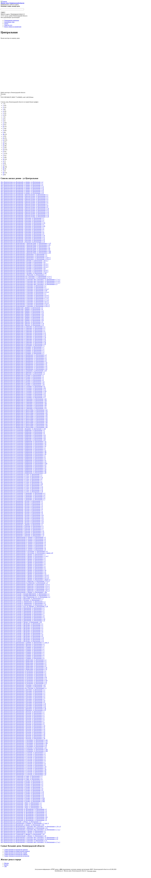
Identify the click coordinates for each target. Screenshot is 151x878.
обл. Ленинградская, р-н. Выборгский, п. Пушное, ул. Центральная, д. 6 (22, 380)
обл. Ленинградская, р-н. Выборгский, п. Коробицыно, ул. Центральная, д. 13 (24, 367)
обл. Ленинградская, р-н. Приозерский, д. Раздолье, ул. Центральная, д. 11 (23, 727)
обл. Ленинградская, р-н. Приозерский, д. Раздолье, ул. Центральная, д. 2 (22, 713)
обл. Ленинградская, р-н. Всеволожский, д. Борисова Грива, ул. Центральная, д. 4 (25, 246)
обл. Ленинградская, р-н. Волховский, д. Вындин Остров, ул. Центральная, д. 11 (25, 210)
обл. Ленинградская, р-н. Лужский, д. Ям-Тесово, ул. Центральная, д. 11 (22, 639)
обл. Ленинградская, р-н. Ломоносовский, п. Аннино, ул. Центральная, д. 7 (23, 546)
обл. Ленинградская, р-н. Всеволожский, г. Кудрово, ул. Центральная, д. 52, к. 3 (24, 267)
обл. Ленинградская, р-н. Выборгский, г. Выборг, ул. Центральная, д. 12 (22, 311)
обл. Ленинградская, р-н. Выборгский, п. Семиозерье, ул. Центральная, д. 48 (23, 403)
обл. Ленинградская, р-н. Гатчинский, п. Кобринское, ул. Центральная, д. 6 (23, 457)
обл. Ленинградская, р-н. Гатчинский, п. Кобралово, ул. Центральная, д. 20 (23, 440)
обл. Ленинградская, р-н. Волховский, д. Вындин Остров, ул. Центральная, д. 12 (25, 212)
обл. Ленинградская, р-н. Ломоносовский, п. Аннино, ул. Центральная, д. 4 (23, 542)
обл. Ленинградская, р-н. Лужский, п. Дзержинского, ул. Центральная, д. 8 (23, 603)
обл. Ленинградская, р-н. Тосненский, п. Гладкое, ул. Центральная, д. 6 (22, 785)
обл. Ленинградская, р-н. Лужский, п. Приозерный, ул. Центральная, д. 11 (23, 620)
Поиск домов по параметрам (12, 26)
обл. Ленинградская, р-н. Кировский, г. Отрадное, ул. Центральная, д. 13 (22, 532)
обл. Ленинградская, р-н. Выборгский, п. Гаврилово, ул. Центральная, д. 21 (23, 339)
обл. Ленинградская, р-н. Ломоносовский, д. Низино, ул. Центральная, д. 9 (23, 568)
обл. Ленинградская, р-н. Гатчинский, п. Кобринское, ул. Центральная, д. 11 (23, 460)
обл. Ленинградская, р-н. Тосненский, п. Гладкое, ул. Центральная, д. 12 (22, 793)
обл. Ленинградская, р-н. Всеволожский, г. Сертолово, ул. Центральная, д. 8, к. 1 (25, 301)
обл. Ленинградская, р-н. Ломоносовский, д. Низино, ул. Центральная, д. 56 (23, 836)
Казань (6, 865)
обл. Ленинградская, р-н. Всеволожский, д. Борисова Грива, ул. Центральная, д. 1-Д (26, 243)
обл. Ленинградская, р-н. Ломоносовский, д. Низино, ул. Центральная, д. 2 (23, 557)
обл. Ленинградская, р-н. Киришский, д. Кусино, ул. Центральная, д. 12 (22, 518)
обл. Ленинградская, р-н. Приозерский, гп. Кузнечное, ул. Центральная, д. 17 (24, 683)
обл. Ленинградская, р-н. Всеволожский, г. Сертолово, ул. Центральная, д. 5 (23, 293)
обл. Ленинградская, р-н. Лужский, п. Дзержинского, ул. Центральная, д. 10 (23, 605)
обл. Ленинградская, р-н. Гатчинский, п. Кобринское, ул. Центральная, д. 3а (23, 451)
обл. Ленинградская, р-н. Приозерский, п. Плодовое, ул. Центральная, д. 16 (23, 707)
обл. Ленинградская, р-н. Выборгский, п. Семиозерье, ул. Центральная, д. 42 (23, 399)
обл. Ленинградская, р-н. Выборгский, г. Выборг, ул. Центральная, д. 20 (22, 315)
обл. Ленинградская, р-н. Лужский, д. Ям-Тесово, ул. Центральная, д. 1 (22, 623)
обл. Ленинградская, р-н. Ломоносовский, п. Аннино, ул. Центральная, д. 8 (23, 548)
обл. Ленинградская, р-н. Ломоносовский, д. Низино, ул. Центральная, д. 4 (23, 561)
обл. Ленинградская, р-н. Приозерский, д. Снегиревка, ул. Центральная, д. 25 (24, 744)
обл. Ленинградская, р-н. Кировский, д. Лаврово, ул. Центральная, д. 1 (22, 524)
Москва (6, 863)
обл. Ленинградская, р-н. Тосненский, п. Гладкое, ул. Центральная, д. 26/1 (23, 799)
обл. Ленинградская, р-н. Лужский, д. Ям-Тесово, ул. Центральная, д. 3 (22, 627)
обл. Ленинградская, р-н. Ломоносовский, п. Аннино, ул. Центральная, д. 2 (23, 539)
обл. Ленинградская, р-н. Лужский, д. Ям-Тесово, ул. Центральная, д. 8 (22, 634)
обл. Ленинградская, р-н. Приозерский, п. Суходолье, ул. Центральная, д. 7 (23, 762)
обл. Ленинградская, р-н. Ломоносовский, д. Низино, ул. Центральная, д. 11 (23, 572)
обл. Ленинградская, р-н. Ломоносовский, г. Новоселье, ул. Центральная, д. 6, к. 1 (25, 586)
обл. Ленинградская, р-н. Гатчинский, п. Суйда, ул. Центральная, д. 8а (22, 484)
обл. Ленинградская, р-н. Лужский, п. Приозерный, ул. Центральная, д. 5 (22, 611)
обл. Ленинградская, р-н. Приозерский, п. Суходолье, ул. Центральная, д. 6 (23, 760)
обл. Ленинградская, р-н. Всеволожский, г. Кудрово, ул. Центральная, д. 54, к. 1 (24, 270)
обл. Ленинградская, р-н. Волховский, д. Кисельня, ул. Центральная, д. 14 (23, 241)
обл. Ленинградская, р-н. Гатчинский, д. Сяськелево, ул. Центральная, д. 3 (23, 493)
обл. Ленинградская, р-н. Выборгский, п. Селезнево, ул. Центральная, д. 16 (23, 396)
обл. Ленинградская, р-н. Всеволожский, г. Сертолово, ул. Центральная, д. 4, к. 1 (25, 289)
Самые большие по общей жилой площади (17, 851)
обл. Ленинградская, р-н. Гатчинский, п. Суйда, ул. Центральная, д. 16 (22, 491)
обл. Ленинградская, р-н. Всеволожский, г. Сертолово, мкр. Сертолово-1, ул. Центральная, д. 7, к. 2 (30, 279)
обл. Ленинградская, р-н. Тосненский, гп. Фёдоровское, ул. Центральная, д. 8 (24, 818)
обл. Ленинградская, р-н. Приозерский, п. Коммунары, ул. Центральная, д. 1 (23, 660)
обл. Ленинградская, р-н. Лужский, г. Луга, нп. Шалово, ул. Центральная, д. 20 (24, 606)
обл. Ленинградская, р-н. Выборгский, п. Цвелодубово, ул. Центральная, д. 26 (24, 413)
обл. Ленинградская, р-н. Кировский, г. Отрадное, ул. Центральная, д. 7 (22, 529)
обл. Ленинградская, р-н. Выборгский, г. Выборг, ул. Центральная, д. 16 (22, 314)
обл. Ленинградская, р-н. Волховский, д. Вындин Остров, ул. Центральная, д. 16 (25, 216)
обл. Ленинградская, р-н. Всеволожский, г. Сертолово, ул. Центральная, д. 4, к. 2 (25, 292)
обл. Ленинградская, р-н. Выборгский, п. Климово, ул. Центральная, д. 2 (22, 348)
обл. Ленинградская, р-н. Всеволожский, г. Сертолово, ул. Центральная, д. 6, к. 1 (25, 295)
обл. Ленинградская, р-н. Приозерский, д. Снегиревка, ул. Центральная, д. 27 (24, 746)
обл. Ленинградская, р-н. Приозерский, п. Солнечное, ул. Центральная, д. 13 (23, 748)
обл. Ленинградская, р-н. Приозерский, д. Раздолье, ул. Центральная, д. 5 (22, 718)
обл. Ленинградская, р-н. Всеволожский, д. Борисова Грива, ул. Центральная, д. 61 (25, 248)
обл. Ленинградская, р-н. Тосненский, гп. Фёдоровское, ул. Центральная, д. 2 (24, 810)
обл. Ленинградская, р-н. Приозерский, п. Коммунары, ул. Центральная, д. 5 (23, 663)
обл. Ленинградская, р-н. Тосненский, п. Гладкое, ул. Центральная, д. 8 (22, 788)
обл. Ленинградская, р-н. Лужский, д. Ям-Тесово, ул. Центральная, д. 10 (22, 638)
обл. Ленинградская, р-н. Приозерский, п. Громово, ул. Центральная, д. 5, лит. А (25, 642)
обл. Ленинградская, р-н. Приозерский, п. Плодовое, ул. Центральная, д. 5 (23, 696)
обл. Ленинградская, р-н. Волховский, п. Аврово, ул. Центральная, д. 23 (22, 193)
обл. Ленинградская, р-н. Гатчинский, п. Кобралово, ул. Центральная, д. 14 (23, 435)
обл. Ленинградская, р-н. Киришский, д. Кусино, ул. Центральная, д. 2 (22, 502)
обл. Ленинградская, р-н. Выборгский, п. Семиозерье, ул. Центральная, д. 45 (23, 402)
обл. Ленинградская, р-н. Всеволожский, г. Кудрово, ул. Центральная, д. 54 (23, 268)
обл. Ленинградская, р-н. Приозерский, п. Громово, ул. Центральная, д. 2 (22, 649)
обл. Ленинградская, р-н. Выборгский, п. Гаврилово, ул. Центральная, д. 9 (23, 331)
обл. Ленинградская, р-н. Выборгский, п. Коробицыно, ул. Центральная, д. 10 (24, 363)
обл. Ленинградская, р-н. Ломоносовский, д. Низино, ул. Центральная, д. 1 (23, 554)
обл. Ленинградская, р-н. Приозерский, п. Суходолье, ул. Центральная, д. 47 (23, 774)
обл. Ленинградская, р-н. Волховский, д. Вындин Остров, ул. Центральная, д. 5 (24, 201)
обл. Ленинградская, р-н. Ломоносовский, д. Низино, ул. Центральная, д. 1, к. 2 (24, 556)
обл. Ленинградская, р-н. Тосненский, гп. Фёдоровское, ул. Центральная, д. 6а (24, 817)
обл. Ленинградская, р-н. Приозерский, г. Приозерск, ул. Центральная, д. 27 (23, 710)
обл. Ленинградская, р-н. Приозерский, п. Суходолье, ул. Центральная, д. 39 (23, 770)
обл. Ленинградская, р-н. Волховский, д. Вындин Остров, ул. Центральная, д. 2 (24, 196)
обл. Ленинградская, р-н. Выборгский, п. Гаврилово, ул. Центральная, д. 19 (23, 337)
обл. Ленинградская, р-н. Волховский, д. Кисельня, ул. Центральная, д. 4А (23, 226)
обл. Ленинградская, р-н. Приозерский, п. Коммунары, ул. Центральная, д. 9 (23, 666)
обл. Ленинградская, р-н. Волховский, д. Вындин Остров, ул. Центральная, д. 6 (24, 202)
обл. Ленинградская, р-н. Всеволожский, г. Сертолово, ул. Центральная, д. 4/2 (24, 290)
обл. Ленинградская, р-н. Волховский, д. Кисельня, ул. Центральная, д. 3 (22, 221)
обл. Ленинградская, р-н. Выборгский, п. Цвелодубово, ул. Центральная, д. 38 (24, 421)
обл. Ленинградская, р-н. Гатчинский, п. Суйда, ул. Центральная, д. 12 (22, 488)
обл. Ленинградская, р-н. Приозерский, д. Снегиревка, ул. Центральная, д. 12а (24, 740)
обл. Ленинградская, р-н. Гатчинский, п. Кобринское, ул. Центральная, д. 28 (23, 473)
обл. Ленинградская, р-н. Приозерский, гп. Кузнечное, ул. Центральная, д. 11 (24, 678)
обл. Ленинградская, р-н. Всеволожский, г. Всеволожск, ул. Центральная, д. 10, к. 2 (26, 259)
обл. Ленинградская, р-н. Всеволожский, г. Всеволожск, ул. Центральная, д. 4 (24, 256)
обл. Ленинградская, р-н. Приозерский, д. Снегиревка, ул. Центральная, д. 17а (24, 741)
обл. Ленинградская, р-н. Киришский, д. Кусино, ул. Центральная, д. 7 (22, 510)
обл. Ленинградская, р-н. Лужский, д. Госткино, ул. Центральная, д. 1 (21, 600)
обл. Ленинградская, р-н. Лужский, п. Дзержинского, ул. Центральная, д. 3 (23, 601)
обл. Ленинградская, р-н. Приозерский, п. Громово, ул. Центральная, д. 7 (22, 656)
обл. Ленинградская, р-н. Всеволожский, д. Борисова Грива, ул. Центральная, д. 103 (26, 251)
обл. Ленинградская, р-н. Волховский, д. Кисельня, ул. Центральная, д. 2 (22, 219)
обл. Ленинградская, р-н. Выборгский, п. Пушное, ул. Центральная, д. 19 (22, 385)
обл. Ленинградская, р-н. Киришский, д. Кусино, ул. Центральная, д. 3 (22, 504)
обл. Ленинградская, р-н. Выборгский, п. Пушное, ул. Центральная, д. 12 (22, 381)
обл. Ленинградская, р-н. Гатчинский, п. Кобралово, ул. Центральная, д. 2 (23, 430)
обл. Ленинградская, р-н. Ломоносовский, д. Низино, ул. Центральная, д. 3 (23, 559)
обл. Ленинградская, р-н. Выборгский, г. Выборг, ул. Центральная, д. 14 (22, 312)
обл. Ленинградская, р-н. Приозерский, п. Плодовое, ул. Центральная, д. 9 (23, 702)
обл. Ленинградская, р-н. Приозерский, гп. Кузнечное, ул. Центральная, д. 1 (23, 671)
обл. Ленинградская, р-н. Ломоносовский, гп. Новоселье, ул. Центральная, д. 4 (24, 583)
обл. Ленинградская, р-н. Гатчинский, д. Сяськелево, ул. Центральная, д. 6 (23, 498)
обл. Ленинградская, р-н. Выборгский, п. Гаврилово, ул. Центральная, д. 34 (23, 342)
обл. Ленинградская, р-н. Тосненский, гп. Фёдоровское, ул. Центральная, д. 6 (24, 815)
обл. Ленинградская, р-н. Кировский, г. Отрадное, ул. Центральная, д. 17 (22, 535)
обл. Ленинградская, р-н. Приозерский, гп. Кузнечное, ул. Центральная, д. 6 (23, 674)
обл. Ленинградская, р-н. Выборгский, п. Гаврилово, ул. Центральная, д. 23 (23, 341)
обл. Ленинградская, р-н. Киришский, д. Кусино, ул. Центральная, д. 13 (22, 520)
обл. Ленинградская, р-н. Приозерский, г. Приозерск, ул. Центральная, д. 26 (23, 708)
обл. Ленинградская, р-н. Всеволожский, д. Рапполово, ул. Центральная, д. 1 (23, 274)
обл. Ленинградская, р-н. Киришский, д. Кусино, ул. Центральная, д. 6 (22, 509)
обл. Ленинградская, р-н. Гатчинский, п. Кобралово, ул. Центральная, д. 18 (23, 438)
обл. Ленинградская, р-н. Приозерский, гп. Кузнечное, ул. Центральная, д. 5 (23, 672)
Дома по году (8, 25)
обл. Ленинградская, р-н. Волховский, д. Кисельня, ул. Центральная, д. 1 (22, 218)
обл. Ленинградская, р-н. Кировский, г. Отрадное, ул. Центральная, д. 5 (22, 528)
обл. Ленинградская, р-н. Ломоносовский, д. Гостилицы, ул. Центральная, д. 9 (24, 551)
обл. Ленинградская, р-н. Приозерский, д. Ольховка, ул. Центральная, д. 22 (23, 685)
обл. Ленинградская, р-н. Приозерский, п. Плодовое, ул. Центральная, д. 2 (23, 691)
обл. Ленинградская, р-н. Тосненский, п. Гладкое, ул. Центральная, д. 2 (22, 782)
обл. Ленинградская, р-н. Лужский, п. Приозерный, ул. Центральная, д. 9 (22, 617)
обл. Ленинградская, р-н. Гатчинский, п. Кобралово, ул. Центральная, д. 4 (23, 432)
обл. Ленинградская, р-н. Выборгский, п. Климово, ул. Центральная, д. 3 (22, 350)
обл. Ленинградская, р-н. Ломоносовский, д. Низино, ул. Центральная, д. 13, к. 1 (25, 575)
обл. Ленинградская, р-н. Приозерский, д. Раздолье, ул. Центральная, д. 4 (22, 716)
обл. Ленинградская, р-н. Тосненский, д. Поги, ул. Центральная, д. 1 (21, 803)
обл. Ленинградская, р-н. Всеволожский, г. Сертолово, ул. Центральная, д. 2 (23, 285)
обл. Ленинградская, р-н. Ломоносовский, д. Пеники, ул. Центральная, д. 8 (23, 832)
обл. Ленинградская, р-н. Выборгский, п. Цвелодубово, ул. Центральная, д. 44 (24, 425)
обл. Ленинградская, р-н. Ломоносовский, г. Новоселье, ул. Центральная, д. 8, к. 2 (25, 590)
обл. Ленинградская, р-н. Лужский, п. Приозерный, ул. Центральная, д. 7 (22, 614)
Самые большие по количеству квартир (16, 849)
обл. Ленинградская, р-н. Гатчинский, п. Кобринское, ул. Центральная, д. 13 (23, 465)
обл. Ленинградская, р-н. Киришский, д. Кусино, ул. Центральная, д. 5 (22, 507)
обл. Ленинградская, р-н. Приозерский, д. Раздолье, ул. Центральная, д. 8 (22, 722)
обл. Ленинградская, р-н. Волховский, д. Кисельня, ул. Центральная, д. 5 (22, 227)
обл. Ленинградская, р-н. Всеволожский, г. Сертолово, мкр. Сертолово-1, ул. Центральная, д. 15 (29, 839)
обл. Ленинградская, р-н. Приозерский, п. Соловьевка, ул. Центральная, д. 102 (24, 749)
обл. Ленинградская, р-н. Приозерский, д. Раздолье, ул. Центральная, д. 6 (22, 719)
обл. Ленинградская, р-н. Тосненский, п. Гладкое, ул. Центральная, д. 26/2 (23, 801)
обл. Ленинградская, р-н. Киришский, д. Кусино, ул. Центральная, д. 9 (22, 513)
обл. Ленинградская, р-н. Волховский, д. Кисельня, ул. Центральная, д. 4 (22, 224)
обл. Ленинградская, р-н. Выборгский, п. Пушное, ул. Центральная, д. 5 (22, 378)
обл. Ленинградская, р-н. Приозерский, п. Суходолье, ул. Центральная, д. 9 (23, 765)
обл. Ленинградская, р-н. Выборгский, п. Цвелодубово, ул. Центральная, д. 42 (24, 424)
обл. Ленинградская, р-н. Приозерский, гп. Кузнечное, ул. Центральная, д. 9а (24, 677)
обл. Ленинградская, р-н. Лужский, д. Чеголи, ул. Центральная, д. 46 (21, 622)
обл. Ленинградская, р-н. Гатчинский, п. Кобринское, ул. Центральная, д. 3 (23, 449)
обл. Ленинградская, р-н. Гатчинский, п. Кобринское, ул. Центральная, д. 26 (23, 471)
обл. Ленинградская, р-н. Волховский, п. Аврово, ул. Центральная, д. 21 (22, 191)
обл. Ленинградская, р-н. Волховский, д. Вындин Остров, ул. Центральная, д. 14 (25, 215)
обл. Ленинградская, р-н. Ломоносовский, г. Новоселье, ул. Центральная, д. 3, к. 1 (25, 581)
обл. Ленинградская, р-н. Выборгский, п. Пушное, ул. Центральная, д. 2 (22, 377)
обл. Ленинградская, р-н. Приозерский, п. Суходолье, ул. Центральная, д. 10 (23, 766)
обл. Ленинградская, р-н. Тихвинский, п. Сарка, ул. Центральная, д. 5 (21, 776)
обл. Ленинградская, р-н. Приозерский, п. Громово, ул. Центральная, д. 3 (22, 650)
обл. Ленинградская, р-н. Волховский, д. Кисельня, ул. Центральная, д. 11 (23, 237)
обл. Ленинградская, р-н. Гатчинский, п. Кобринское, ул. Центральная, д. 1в (23, 444)
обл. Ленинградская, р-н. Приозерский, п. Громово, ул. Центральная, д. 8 (22, 658)
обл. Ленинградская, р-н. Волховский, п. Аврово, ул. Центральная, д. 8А (22, 825)
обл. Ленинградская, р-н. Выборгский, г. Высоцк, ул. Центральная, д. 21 (22, 325)
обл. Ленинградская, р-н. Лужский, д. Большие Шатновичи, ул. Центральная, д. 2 (25, 595)
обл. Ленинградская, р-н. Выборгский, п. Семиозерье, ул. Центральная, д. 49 (23, 405)
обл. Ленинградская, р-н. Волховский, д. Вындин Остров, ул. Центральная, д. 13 (25, 213)
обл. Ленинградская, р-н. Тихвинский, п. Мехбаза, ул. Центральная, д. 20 (22, 834)
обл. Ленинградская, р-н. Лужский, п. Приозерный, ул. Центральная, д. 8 (22, 616)
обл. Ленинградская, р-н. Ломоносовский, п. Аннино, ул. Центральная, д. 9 (23, 550)
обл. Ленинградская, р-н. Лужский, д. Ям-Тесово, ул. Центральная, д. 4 (22, 628)
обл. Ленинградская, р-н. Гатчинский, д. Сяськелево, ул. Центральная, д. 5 (23, 496)
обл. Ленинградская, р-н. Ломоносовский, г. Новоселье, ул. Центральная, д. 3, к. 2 (25, 584)
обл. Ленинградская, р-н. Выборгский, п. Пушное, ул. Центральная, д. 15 (22, 383)
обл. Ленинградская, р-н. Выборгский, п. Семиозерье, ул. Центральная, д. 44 (23, 400)
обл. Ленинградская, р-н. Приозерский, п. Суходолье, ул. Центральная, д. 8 (23, 763)
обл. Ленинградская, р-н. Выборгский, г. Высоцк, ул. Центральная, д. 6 (22, 322)
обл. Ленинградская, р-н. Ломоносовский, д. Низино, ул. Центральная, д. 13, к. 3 (25, 578)
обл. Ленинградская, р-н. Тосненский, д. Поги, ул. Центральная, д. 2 (21, 804)
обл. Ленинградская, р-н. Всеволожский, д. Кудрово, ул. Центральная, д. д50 (23, 273)
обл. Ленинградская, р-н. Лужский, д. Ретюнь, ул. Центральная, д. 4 (21, 821)
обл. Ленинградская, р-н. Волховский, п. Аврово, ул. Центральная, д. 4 (22, 182)
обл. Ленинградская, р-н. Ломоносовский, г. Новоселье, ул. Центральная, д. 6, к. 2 (25, 587)
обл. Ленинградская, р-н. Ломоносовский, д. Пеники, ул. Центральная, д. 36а (24, 592)
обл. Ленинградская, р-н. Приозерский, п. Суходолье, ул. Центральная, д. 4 (23, 757)
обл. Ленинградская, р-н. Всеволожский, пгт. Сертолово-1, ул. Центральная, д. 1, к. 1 (26, 276)
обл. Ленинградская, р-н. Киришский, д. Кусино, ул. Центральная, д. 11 (22, 517)
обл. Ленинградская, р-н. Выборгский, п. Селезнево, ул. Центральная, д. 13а (23, 391)
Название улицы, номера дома (10, 6)
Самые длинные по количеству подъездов (16, 856)
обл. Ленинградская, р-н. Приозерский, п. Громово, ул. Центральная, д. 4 (22, 652)
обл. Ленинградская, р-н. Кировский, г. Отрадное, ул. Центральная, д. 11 (22, 531)
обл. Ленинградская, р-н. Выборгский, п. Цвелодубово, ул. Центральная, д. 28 (24, 414)
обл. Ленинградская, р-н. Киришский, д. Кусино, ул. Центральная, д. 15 (22, 523)
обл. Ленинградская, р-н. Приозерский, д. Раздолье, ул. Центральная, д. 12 (23, 729)
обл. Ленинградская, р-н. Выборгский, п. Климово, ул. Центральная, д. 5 (22, 353)
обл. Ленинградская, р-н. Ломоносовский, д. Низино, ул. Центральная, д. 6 (23, 564)
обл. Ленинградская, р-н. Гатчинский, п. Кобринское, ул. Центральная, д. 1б (23, 443)
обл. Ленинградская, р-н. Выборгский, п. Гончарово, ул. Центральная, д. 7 (23, 345)
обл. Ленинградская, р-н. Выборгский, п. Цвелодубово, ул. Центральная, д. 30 (24, 416)
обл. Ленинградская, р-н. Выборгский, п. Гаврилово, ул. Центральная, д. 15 (23, 336)
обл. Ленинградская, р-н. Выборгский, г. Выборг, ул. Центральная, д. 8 (22, 309)
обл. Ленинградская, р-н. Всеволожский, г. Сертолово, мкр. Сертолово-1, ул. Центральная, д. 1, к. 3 (30, 282)
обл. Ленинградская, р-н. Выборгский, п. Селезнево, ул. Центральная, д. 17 (23, 397)
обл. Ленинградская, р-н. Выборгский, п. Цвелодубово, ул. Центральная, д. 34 (24, 418)
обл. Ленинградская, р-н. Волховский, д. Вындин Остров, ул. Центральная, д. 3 (24, 197)
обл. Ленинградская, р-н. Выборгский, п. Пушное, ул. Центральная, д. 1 (22, 375)
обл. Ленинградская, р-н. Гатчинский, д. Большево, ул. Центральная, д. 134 (23, 429)
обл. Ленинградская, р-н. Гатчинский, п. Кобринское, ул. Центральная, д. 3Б (23, 452)
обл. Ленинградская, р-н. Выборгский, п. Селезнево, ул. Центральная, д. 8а (23, 388)
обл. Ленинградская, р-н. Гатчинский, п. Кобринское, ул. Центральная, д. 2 (23, 447)
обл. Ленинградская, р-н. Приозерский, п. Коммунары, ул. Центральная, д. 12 (24, 669)
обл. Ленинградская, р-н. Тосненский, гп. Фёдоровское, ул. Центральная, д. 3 (24, 812)
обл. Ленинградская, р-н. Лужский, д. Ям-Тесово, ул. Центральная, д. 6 (22, 631)
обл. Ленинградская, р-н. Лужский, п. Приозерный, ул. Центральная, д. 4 (22, 609)
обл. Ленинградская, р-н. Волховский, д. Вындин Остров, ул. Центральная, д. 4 (24, 199)
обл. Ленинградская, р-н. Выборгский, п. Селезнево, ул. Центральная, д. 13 (23, 389)
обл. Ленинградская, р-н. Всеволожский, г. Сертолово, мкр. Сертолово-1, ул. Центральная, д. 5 (29, 284)
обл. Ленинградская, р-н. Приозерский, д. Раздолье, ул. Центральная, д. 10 (23, 726)
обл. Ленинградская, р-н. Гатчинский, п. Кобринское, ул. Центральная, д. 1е (23, 446)
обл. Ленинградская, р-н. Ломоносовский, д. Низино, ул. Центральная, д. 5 (23, 562)
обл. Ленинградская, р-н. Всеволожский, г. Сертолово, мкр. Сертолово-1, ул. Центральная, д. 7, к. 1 (30, 842)
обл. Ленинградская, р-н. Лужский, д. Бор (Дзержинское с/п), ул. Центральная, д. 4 (25, 597)
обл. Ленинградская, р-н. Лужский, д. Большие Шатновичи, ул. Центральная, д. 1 (25, 594)
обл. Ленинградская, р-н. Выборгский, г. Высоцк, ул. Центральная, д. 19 (22, 323)
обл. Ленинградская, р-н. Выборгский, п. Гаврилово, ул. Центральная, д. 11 (23, 333)
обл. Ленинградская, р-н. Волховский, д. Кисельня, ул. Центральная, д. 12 (23, 238)
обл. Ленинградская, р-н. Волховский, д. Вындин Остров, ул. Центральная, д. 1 (24, 194)
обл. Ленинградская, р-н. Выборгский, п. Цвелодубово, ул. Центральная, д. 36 (24, 419)
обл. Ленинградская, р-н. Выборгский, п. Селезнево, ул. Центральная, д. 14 (23, 392)
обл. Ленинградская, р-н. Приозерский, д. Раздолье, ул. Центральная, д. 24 (23, 733)
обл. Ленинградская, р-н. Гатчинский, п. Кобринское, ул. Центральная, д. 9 (23, 458)
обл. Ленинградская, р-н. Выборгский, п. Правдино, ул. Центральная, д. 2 (23, 374)
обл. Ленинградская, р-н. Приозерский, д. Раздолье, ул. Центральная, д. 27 (23, 737)
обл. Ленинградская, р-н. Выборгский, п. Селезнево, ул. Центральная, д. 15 (23, 394)
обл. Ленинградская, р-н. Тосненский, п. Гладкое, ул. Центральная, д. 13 (22, 795)
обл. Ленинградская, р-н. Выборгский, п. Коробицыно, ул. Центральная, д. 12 (24, 366)
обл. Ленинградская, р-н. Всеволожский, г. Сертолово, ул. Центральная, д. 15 (24, 840)
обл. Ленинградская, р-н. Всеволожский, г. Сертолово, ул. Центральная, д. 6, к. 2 (25, 296)
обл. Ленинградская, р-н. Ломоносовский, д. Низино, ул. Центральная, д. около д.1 (25, 579)
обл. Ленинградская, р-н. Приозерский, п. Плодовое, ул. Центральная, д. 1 (23, 689)
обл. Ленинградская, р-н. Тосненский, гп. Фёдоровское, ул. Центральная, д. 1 (24, 809)
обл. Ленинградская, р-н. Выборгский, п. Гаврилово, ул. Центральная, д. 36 (23, 344)
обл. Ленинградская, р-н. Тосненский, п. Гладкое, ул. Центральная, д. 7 (22, 787)
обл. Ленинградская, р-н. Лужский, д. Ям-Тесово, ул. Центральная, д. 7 (22, 633)
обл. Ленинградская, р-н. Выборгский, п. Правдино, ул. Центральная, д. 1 (23, 372)
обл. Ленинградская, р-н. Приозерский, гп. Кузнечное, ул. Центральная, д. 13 (24, 682)
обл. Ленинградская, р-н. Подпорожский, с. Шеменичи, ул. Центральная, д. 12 (24, 828)
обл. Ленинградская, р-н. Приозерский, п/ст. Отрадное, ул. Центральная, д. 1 (23, 688)
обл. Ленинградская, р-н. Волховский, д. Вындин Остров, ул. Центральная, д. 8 (24, 205)
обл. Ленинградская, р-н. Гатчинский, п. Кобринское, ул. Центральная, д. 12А (24, 463)
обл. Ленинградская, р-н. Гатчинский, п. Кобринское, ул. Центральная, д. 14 (23, 466)
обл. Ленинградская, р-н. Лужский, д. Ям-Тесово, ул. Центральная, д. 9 (22, 636)
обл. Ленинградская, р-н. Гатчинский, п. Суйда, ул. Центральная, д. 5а (22, 477)
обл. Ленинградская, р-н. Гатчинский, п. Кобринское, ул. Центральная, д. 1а (23, 441)
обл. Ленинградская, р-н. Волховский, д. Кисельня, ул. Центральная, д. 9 (22, 234)
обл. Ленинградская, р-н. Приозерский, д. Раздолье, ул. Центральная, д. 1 (22, 711)
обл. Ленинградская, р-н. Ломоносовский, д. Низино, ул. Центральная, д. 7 (23, 565)
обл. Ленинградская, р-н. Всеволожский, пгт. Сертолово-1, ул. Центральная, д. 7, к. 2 (26, 278)
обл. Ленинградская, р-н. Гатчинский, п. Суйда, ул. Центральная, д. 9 (21, 485)
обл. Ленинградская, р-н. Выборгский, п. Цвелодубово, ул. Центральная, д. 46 (24, 427)
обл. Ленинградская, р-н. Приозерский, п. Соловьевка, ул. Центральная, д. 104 (24, 751)
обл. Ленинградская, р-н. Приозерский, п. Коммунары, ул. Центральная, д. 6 (23, 664)
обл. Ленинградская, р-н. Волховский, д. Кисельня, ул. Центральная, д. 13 (23, 240)
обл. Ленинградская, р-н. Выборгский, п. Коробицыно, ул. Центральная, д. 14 (24, 369)
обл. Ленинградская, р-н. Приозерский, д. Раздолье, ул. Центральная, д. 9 (22, 724)
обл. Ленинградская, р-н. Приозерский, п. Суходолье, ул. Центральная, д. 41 (23, 771)
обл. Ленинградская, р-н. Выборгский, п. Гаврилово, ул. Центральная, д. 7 (23, 330)
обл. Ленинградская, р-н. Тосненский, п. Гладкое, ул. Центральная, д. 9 (22, 790)
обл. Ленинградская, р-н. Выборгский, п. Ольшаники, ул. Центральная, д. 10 (24, 370)
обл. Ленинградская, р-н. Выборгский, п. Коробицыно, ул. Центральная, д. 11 (24, 364)
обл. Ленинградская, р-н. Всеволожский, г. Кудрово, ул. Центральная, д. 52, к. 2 (24, 265)
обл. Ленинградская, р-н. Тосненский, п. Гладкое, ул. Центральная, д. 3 (22, 784)
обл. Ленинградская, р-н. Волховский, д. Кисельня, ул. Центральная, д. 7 (22, 230)
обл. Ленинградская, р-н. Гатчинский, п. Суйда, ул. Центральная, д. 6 (21, 479)
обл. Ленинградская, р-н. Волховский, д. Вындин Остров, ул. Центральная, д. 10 (25, 208)
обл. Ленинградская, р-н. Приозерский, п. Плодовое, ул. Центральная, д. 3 (23, 693)
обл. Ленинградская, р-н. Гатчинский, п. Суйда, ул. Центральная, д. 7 (21, 480)
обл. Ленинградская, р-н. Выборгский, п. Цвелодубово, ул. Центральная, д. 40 (24, 422)
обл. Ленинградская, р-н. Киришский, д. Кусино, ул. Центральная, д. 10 (22, 515)
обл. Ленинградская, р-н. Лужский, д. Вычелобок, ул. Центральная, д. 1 (22, 598)
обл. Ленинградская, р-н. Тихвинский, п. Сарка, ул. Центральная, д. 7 (21, 777)
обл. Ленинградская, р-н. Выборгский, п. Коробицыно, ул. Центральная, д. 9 (23, 361)
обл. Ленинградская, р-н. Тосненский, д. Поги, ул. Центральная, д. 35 (21, 807)
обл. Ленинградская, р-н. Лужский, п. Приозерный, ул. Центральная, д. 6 (22, 612)
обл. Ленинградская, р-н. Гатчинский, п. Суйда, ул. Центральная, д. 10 (22, 487)
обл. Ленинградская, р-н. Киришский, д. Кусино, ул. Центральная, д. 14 (22, 521)
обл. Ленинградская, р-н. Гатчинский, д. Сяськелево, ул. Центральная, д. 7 (23, 499)
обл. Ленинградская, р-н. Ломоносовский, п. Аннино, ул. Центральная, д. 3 (23, 540)
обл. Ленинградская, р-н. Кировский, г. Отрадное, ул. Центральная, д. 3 (22, 526)
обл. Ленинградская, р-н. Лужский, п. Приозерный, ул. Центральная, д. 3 (22, 608)
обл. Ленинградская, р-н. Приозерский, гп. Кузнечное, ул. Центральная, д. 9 (23, 675)
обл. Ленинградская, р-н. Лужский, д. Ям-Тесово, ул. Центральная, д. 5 (22, 630)
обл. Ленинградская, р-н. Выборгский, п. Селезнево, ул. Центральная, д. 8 (23, 386)
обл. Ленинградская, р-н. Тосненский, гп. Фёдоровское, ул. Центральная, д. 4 (24, 814)
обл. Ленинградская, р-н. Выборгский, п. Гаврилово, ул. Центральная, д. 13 (23, 334)
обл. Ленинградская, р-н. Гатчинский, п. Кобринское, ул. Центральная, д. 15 (23, 468)
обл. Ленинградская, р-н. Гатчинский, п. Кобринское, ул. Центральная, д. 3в (23, 454)
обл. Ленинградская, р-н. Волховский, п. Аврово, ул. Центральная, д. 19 (22, 190)
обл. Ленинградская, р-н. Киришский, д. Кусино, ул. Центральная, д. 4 (22, 506)
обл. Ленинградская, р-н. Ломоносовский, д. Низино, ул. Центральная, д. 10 (23, 570)
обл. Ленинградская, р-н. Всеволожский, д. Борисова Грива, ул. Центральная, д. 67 (25, 249)
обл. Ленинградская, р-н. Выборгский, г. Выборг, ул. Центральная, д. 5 (22, 308)
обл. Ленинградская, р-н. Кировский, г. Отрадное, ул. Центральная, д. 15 (22, 534)
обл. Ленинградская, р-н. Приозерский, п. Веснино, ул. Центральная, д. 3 (22, 645)
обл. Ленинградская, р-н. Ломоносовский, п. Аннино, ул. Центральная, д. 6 (23, 545)
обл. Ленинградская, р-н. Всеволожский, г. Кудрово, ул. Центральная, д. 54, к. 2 (24, 271)
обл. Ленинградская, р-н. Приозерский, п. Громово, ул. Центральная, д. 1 (22, 647)
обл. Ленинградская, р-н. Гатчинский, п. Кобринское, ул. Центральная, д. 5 (23, 455)
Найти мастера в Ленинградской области (13, 92)
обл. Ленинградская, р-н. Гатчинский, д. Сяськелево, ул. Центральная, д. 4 (23, 495)
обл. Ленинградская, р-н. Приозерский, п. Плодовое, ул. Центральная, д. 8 (23, 700)
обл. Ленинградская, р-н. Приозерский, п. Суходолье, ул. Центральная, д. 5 (23, 759)
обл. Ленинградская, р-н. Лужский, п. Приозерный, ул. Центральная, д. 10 (23, 619)
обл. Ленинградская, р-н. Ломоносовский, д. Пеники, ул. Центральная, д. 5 (23, 831)
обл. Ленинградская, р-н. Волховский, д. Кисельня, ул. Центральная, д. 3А (23, 223)
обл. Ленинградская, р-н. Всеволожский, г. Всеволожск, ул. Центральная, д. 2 (24, 254)
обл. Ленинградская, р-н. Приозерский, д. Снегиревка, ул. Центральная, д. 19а (24, 743)
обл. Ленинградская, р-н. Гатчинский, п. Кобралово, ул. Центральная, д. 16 (23, 436)
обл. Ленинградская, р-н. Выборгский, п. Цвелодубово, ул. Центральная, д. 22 (24, 410)
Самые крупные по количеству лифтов (15, 854)
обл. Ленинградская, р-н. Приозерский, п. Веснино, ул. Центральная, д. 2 (22, 644)
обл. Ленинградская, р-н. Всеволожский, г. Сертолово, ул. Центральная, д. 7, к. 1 (25, 298)
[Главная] (4, 1)
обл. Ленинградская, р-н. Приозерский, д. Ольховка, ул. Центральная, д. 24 (23, 686)
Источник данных (91, 871)
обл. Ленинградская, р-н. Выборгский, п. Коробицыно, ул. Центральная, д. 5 (23, 356)
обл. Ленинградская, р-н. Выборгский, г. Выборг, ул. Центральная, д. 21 (22, 317)
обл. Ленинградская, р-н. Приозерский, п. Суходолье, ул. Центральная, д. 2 (23, 754)
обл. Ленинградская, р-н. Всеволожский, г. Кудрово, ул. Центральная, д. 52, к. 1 (24, 263)
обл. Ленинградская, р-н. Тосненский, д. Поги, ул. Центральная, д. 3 (21, 806)
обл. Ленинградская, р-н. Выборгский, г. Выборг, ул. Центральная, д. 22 (22, 319)
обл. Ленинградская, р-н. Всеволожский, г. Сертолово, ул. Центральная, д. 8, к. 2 (25, 303)
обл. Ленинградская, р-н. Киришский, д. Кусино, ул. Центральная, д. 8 (22, 512)
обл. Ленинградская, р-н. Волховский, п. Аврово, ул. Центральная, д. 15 (22, 188)
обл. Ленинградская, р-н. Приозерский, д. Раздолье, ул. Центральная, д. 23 (23, 732)
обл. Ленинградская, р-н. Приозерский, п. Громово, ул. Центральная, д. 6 (22, 655)
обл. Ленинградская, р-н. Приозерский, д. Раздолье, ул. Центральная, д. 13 (23, 730)
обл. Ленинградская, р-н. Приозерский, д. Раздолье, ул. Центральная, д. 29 (23, 738)
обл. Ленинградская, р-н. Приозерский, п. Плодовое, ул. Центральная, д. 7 (23, 699)
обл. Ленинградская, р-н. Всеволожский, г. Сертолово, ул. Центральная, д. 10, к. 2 (25, 306)
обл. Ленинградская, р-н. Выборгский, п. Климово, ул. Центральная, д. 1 (22, 347)
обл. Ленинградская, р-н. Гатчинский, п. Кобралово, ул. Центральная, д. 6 (23, 433)
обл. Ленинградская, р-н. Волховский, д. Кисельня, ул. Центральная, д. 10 (23, 235)
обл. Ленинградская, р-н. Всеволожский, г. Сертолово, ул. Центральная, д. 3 (23, 287)
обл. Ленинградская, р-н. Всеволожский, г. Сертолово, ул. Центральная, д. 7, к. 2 (25, 300)
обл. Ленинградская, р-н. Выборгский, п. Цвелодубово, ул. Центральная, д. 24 (24, 411)
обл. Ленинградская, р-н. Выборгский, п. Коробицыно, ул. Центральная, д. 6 (23, 358)
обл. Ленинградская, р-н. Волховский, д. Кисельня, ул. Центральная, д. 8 (22, 232)
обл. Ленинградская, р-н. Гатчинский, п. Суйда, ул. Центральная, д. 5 (21, 476)
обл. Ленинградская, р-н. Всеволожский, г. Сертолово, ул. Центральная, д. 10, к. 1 (25, 304)
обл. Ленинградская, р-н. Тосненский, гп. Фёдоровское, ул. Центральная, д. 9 (24, 820)
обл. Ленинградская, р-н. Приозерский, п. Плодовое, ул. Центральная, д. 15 (23, 705)
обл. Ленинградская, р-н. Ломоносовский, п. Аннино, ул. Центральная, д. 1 (23, 537)
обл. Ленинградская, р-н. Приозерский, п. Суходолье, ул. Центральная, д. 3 (23, 755)
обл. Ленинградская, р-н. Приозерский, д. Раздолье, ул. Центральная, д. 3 (22, 715)
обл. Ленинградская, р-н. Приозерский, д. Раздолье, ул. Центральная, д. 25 (23, 735)
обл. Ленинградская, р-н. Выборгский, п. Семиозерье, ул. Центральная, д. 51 (23, 407)
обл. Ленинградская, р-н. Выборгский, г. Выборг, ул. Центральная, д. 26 (22, 320)
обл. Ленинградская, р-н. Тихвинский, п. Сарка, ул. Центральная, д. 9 (21, 779)
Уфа (5, 866)
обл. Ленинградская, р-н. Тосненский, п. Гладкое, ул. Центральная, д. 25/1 (23, 798)
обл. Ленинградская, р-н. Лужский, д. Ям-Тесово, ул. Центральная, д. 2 (22, 625)
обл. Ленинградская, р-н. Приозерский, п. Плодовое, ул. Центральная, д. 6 (23, 697)
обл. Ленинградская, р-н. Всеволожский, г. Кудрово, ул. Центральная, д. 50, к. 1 (24, 260)
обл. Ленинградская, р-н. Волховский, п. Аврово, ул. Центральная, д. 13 (22, 186)
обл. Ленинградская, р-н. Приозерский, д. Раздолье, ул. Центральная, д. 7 (22, 721)
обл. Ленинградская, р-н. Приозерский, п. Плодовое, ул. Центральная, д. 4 (23, 694)
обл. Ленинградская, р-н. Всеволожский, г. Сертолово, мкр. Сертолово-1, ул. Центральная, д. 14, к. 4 (31, 826)
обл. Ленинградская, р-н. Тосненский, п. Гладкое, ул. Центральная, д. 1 (22, 781)
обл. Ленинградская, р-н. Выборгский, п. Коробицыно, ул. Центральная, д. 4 (23, 355)
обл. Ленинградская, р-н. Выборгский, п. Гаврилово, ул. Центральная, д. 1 (23, 326)
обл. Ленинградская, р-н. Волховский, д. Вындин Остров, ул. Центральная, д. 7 (24, 204)
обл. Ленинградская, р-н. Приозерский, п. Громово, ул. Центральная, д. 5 (22, 653)
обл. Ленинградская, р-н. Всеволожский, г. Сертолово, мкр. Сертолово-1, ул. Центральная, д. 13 (29, 837)
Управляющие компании (11, 20)
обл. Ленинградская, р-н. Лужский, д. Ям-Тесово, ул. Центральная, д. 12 (22, 641)
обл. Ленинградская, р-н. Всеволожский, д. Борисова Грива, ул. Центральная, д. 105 (26, 252)
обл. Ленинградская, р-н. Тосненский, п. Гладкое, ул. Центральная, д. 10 (22, 792)
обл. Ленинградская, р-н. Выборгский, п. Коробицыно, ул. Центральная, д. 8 (23, 359)
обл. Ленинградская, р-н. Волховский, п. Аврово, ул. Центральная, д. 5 (22, 183)
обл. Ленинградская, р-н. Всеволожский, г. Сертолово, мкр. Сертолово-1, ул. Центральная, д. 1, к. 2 (30, 281)
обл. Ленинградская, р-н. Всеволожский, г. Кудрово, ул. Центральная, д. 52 (23, 262)
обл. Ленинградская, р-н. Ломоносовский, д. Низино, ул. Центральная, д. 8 (23, 567)
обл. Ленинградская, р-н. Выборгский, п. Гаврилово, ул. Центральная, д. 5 (23, 328)
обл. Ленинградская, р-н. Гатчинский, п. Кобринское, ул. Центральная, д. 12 (23, 462)
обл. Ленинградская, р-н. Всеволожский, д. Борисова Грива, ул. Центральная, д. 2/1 (26, 245)
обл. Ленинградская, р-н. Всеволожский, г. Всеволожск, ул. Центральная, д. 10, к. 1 (26, 257)
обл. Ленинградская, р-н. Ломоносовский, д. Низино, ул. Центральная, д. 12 (23, 573)
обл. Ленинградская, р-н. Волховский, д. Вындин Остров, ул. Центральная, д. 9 (24, 207)
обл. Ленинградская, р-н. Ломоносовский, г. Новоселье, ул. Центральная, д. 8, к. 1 (25, 589)
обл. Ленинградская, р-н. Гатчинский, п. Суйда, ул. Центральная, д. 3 (21, 474)
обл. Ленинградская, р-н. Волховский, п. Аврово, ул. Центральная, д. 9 (22, 185)
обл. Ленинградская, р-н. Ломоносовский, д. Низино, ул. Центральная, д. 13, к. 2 (25, 576)
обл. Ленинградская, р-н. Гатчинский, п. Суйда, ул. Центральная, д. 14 (22, 490)
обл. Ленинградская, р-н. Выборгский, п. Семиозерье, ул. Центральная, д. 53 (23, 408)
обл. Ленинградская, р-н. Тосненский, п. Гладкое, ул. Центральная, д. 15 (22, 796)
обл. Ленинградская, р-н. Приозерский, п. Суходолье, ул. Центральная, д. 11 (23, 768)
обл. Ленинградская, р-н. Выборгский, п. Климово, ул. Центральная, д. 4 (22, 352)
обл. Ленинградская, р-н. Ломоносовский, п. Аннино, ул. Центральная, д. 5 (23, 543)
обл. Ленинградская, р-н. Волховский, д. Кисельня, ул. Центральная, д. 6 (22, 229)
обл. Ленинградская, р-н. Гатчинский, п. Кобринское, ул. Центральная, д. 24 (23, 469)
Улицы (6, 23)
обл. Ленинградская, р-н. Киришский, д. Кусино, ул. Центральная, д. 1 (22, 501)
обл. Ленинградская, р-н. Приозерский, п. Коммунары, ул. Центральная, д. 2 (23, 661)
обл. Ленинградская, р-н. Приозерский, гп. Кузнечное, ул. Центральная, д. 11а (24, 680)
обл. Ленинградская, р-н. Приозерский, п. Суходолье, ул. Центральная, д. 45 (23, 773)
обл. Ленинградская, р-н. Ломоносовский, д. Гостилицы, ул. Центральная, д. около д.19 (27, 553)
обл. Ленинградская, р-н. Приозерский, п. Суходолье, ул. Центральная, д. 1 (23, 752)
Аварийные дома (9, 22)
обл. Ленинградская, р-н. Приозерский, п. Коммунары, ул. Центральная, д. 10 (24, 667)
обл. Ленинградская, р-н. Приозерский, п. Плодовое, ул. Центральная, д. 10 (23, 704)
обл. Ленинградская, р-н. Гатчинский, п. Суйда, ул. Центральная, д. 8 (21, 482)
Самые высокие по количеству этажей (15, 852)
